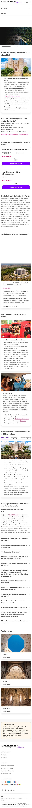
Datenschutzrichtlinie (7, 768)
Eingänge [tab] (14, 438)
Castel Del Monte (6, 46)
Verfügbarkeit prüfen (16, 163)
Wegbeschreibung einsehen (12, 96)
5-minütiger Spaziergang (22, 419)
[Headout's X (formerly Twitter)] (14, 790)
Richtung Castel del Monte (10, 306)
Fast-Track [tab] (5, 438)
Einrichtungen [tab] (25, 438)
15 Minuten (23, 421)
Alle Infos (4, 8)
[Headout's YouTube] (8, 790)
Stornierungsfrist (6, 773)
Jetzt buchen (6, 657)
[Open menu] (30, 2)
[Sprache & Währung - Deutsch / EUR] (27, 2)
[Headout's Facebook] (11, 790)
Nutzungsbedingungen (7, 771)
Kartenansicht (6, 288)
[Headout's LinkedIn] (2, 790)
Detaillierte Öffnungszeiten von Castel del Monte (14, 134)
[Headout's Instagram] (5, 790)
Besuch (3, 13)
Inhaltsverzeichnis (10, 804)
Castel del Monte (13, 515)
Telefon (5, 755)
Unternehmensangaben (7, 765)
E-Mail (5, 757)
